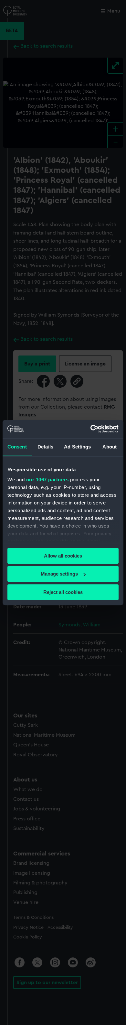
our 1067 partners (47, 479)
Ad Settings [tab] (77, 446)
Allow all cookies (63, 556)
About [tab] (109, 446)
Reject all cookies (63, 592)
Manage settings (59, 574)
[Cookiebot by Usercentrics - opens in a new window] (91, 429)
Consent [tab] (17, 446)
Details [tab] (45, 446)
